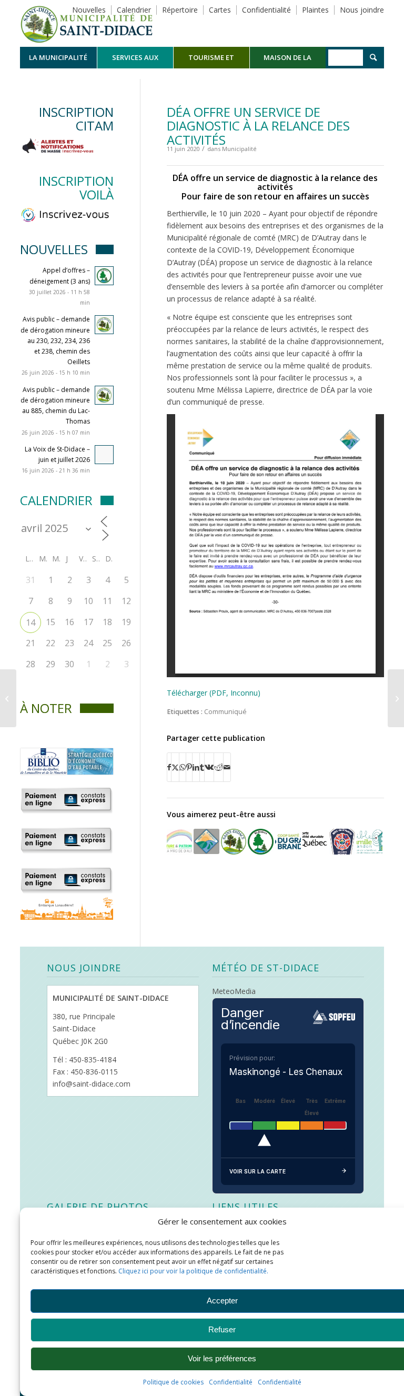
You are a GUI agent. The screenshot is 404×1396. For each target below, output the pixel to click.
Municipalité (239, 149)
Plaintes (315, 10)
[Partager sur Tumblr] (202, 767)
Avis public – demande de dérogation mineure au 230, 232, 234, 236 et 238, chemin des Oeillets (55, 340)
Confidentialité (230, 1382)
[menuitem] (58, 57)
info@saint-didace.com (91, 1084)
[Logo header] (86, 23)
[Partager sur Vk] (209, 767)
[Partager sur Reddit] (218, 767)
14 (30, 622)
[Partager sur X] (175, 767)
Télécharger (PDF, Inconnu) (213, 693)
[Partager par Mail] (227, 767)
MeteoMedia (234, 991)
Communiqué (225, 711)
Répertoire (180, 10)
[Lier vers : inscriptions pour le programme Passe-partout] (261, 842)
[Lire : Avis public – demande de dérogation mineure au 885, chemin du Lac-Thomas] (104, 395)
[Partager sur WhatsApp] (182, 767)
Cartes (220, 10)
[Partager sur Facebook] (169, 767)
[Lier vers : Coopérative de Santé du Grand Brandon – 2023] (288, 842)
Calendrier (134, 10)
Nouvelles (89, 10)
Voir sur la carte (257, 1171)
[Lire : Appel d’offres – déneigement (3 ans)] (104, 275)
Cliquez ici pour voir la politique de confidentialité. (193, 1271)
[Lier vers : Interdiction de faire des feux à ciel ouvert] (342, 842)
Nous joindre (362, 10)
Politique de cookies (173, 1382)
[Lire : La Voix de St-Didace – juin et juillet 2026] (104, 454)
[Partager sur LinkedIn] (196, 767)
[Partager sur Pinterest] (189, 767)
